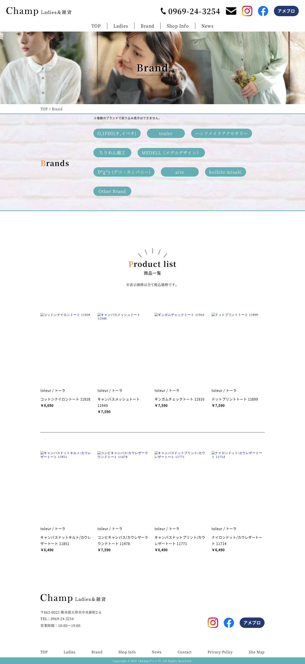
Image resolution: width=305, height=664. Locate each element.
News (207, 26)
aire (179, 172)
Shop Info (178, 26)
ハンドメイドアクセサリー (221, 133)
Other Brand (112, 191)
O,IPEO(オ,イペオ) (117, 133)
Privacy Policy (220, 651)
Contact (185, 651)
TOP (96, 26)
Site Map (257, 651)
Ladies (120, 26)
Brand (147, 26)
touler (166, 133)
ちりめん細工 (112, 153)
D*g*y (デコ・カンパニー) (124, 172)
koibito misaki (225, 172)
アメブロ (286, 11)
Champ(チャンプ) (149, 661)
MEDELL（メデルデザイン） (171, 153)
